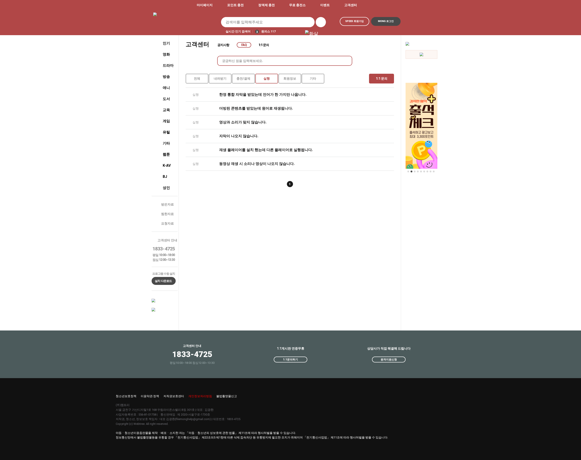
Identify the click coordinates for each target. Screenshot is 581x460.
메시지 (398, 5)
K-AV (167, 165)
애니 (166, 88)
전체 (197, 78)
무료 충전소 (297, 5)
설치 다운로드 (163, 281)
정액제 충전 (266, 5)
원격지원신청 (389, 359)
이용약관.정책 (150, 396)
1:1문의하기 (290, 359)
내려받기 (220, 78)
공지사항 (223, 45)
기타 (166, 143)
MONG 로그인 (386, 21)
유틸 (166, 132)
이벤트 (325, 5)
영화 (166, 54)
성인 (166, 188)
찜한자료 (167, 214)
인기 (166, 43)
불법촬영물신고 (226, 396)
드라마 (168, 65)
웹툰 (166, 154)
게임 (166, 121)
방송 (166, 76)
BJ (165, 176)
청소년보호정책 (126, 396)
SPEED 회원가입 (354, 21)
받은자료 (167, 204)
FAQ (244, 45)
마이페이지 (205, 5)
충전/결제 (243, 78)
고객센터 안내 (167, 240)
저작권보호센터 (173, 396)
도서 (166, 99)
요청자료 (167, 223)
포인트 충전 (235, 5)
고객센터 (350, 5)
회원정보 (289, 78)
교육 (166, 110)
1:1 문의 (263, 45)
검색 (321, 22)
